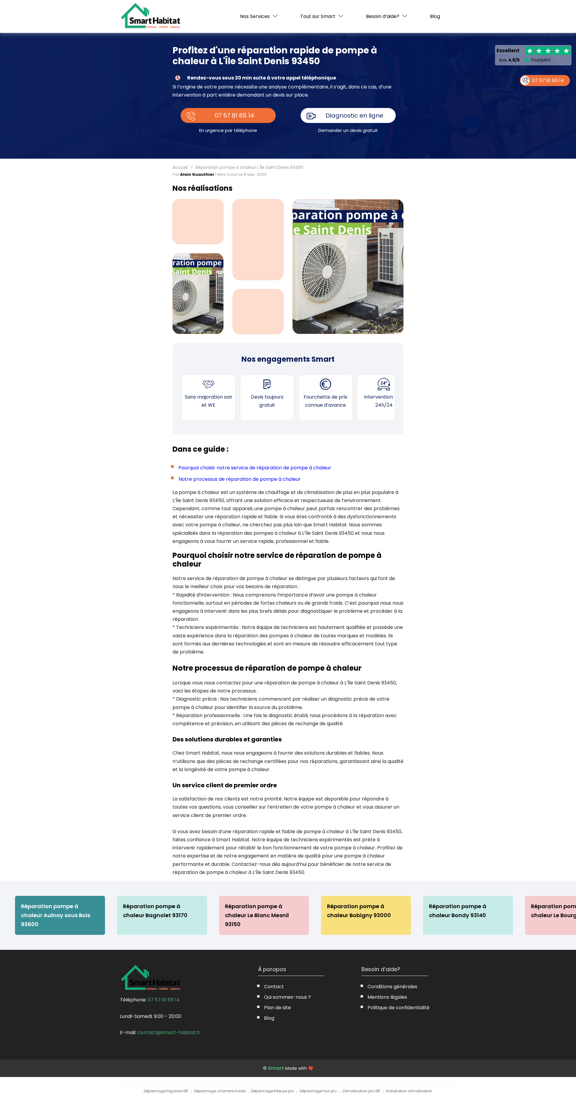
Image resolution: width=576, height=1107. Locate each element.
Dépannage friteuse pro (272, 1091)
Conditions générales (392, 986)
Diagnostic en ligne (354, 115)
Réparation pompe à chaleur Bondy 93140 (457, 910)
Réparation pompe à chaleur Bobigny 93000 (359, 910)
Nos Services (255, 16)
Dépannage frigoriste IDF (166, 1091)
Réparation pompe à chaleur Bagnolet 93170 (155, 910)
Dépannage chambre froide (219, 1091)
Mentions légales (387, 997)
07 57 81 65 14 (234, 115)
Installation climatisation (409, 1091)
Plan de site (277, 1007)
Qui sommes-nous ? (287, 997)
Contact (274, 986)
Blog (435, 16)
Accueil (180, 167)
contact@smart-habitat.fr (169, 1032)
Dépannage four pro (318, 1091)
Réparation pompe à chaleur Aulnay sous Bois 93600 (55, 915)
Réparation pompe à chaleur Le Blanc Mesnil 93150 (257, 915)
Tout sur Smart (317, 16)
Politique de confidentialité (399, 1007)
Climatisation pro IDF (361, 1091)
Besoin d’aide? (382, 16)
